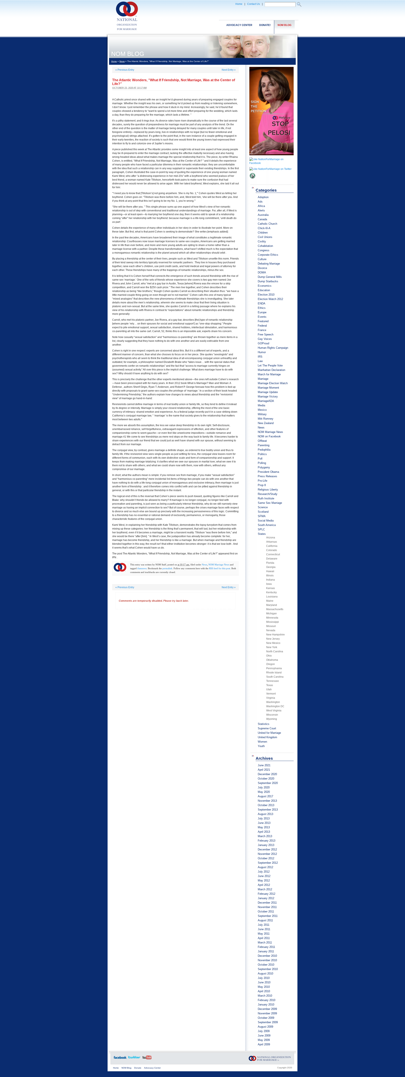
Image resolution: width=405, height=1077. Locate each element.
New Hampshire (275, 634)
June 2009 (264, 1035)
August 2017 (265, 796)
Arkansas (271, 541)
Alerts (261, 210)
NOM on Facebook (269, 436)
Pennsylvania (274, 668)
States (262, 533)
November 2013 (267, 800)
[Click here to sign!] (271, 156)
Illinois (270, 575)
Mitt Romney (265, 418)
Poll (260, 458)
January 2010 (266, 1004)
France (262, 330)
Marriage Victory (268, 396)
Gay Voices (265, 339)
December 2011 (267, 902)
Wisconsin (272, 714)
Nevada (270, 630)
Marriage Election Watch (273, 383)
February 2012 (266, 893)
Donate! (265, 25)
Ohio (269, 655)
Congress (263, 250)
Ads (260, 201)
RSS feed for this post (219, 568)
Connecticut (273, 554)
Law (260, 361)
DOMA (262, 272)
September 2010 (268, 969)
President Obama (268, 471)
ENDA (261, 303)
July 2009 (264, 1031)
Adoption (263, 197)
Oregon (270, 664)
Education (264, 290)
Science (263, 507)
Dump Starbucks (268, 281)
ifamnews (142, 568)
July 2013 (264, 818)
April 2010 (264, 991)
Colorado (271, 550)
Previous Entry (124, 69)
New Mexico (273, 643)
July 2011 (263, 924)
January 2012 (266, 898)
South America (267, 525)
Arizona (270, 537)
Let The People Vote (270, 365)
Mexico (262, 409)
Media (261, 405)
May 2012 (264, 880)
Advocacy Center (239, 25)
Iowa (269, 583)
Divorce (262, 268)
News (122, 61)
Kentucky (271, 592)
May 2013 (264, 827)
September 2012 (268, 862)
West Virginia (273, 710)
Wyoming (271, 719)
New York (271, 647)
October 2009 (266, 1017)
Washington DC (275, 706)
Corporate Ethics (268, 254)
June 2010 (264, 982)
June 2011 (264, 929)
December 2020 (267, 774)
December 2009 (267, 1009)
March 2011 (265, 942)
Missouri (271, 626)
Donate (137, 1068)
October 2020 (266, 778)
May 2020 (264, 791)
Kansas (270, 588)
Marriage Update (268, 392)
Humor (262, 352)
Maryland (271, 605)
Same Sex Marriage (270, 502)
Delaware (271, 558)
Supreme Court (267, 728)
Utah (269, 689)
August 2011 (265, 920)
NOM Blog (284, 25)
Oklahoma (272, 659)
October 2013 (266, 805)
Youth (261, 746)
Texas (269, 685)
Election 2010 (266, 294)
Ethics (262, 307)
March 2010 (265, 995)
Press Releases (267, 476)
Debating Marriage (269, 263)
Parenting (263, 445)
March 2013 (265, 836)
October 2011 (266, 911)
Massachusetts (274, 609)
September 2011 (268, 916)
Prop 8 (262, 485)
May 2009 (264, 1040)
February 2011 (266, 947)
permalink (167, 568)
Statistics (263, 724)
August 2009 (265, 1026)
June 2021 (264, 765)
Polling (262, 463)
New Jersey (273, 638)
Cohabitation (265, 245)
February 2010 (266, 1000)
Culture (262, 259)
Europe (262, 312)
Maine (269, 600)
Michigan (271, 613)
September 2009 (268, 1022)
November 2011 (267, 907)
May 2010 (264, 986)
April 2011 (264, 938)
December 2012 (267, 849)
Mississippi (272, 621)
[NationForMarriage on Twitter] (270, 169)
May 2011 (264, 933)
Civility (262, 241)
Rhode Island (274, 672)
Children (263, 232)
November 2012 (267, 853)
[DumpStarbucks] (252, 180)
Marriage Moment (268, 387)
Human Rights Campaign (273, 347)
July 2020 (264, 787)
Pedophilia (264, 449)
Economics (264, 285)
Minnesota (272, 617)
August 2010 (265, 973)
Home (238, 4)
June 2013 (264, 822)
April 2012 (264, 884)
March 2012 (265, 889)
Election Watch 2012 (270, 299)
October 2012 (266, 858)
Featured (263, 321)
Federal (262, 325)
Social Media (266, 520)
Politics (262, 454)
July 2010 (264, 978)
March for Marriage (269, 374)
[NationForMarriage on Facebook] (271, 163)
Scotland (263, 511)
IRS (260, 356)
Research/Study (267, 494)
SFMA (262, 516)
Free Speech (265, 334)
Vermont (271, 693)
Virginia (270, 697)
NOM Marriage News (218, 564)
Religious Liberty (268, 489)
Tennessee (272, 681)
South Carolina (275, 676)
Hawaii (270, 571)
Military (262, 414)
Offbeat (262, 440)
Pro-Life (262, 480)
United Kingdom (267, 737)
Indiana (270, 579)
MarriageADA (266, 401)
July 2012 (264, 871)
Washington (273, 702)
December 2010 (267, 955)
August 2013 (265, 814)
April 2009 (264, 1044)
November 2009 (267, 1013)
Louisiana (272, 596)
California (271, 546)
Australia (263, 214)
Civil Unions (265, 237)
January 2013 (266, 845)
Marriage (263, 378)
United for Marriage (269, 732)
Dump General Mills (270, 276)
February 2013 (266, 840)
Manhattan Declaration (271, 370)
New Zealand (266, 423)
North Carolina (274, 651)
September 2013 (268, 809)
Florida (270, 562)
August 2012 (265, 867)
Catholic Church (267, 223)
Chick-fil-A (264, 228)
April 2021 (264, 769)
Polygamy (264, 467)
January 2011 (266, 951)
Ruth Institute (266, 498)
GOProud (263, 343)
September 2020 (268, 783)
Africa (261, 206)
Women (262, 741)
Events (262, 316)
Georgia (270, 567)
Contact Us (253, 4)
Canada (262, 219)
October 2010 (266, 964)
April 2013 (264, 831)
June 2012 (264, 876)
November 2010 (267, 960)
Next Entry (229, 69)
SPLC (261, 529)
